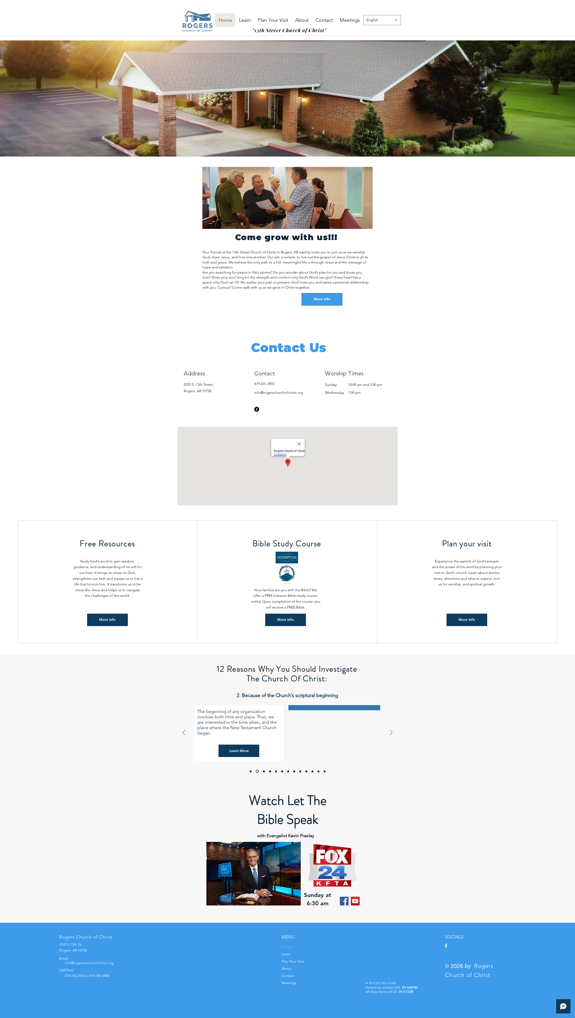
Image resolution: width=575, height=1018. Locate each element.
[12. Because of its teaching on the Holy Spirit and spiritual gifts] (318, 771)
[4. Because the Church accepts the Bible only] (270, 771)
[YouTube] (355, 901)
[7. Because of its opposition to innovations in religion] (288, 771)
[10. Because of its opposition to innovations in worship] (306, 771)
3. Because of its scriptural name (287, 695)
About (286, 968)
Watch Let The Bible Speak (288, 810)
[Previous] (184, 733)
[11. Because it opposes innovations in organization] (312, 771)
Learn (285, 954)
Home (286, 947)
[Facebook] (256, 409)
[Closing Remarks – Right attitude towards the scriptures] (324, 771)
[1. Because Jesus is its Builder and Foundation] (251, 771)
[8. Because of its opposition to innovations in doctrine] (294, 771)
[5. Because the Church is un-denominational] (276, 771)
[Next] (391, 733)
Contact (287, 976)
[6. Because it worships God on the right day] (282, 771)
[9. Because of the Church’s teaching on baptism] (300, 771)
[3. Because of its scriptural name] (263, 771)
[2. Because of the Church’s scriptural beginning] (257, 771)
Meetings (288, 983)
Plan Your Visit (292, 961)
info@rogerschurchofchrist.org (278, 392)
